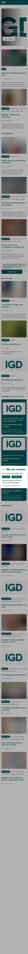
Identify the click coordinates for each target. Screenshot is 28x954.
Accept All (6, 476)
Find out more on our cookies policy (10, 485)
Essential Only (16, 476)
